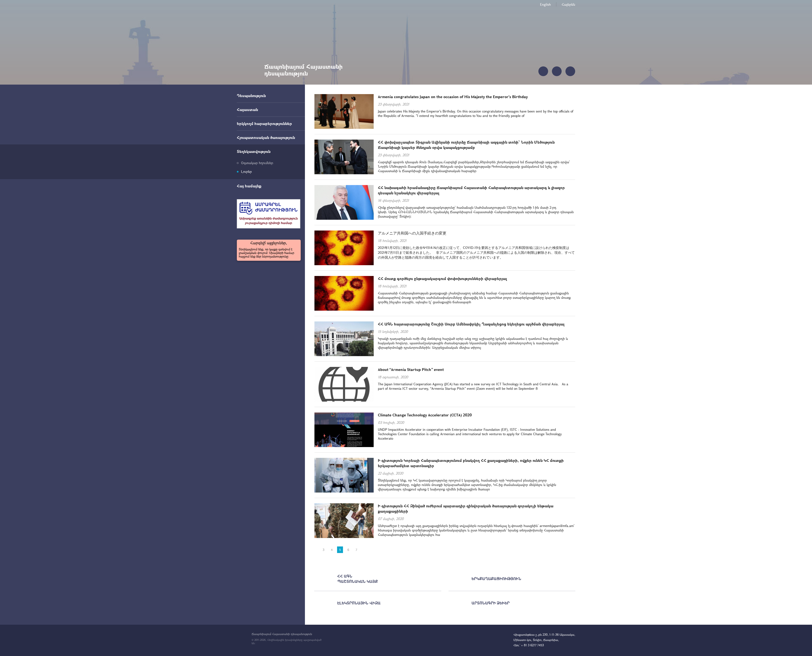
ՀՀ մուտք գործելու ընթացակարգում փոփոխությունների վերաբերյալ (442, 278)
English (545, 4)
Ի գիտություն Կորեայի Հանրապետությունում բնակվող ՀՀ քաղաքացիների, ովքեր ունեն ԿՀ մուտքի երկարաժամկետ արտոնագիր (471, 463)
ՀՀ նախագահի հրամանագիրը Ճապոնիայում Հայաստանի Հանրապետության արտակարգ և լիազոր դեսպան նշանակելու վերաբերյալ (471, 190)
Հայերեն (568, 4)
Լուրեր (246, 171)
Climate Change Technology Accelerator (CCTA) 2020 (425, 414)
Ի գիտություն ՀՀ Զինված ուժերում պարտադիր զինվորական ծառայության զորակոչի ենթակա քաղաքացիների (465, 508)
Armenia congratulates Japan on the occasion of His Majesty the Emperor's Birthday (453, 96)
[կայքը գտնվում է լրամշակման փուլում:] (269, 250)
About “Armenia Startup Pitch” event (411, 369)
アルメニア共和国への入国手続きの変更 (412, 233)
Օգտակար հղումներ (257, 163)
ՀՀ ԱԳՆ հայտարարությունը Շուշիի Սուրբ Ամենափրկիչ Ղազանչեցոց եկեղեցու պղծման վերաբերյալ (471, 324)
